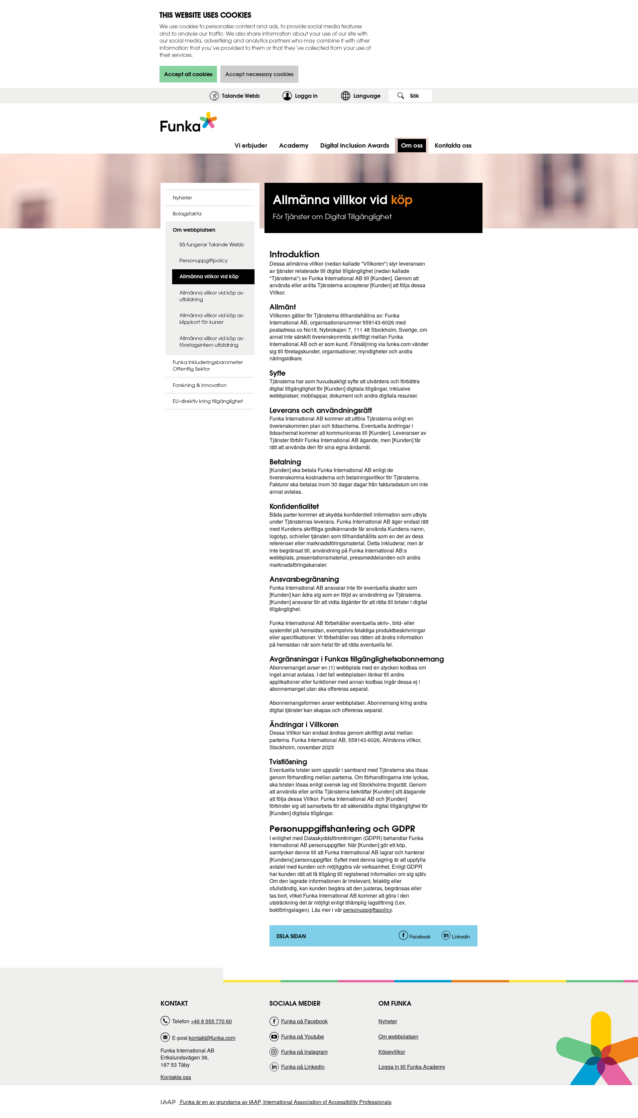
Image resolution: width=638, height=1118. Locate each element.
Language (367, 95)
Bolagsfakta (187, 213)
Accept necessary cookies (259, 73)
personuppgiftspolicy (367, 910)
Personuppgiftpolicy (203, 260)
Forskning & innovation (200, 385)
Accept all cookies (188, 73)
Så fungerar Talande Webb (211, 244)
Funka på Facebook (304, 1021)
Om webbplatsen (194, 230)
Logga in (316, 95)
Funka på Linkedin (303, 1066)
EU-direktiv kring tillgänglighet (208, 401)
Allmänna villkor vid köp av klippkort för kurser (211, 318)
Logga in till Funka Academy (411, 1066)
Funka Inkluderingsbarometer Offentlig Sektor (208, 365)
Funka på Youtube (302, 1036)
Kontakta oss (175, 1077)
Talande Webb (241, 95)
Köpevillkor (391, 1052)
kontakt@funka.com (212, 1038)
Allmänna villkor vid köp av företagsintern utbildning (211, 341)
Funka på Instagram (304, 1052)
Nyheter (182, 197)
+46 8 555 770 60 (211, 1021)
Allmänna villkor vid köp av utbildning (211, 296)
